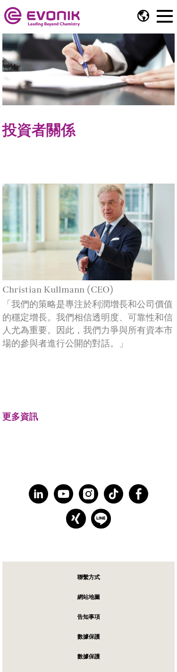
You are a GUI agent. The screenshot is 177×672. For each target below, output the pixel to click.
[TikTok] (113, 494)
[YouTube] (63, 494)
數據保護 (88, 636)
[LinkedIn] (38, 494)
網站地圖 (88, 596)
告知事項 (88, 616)
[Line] (100, 518)
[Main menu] (165, 15)
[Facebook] (138, 494)
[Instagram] (88, 494)
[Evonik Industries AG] (42, 16)
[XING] (75, 518)
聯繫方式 (88, 576)
